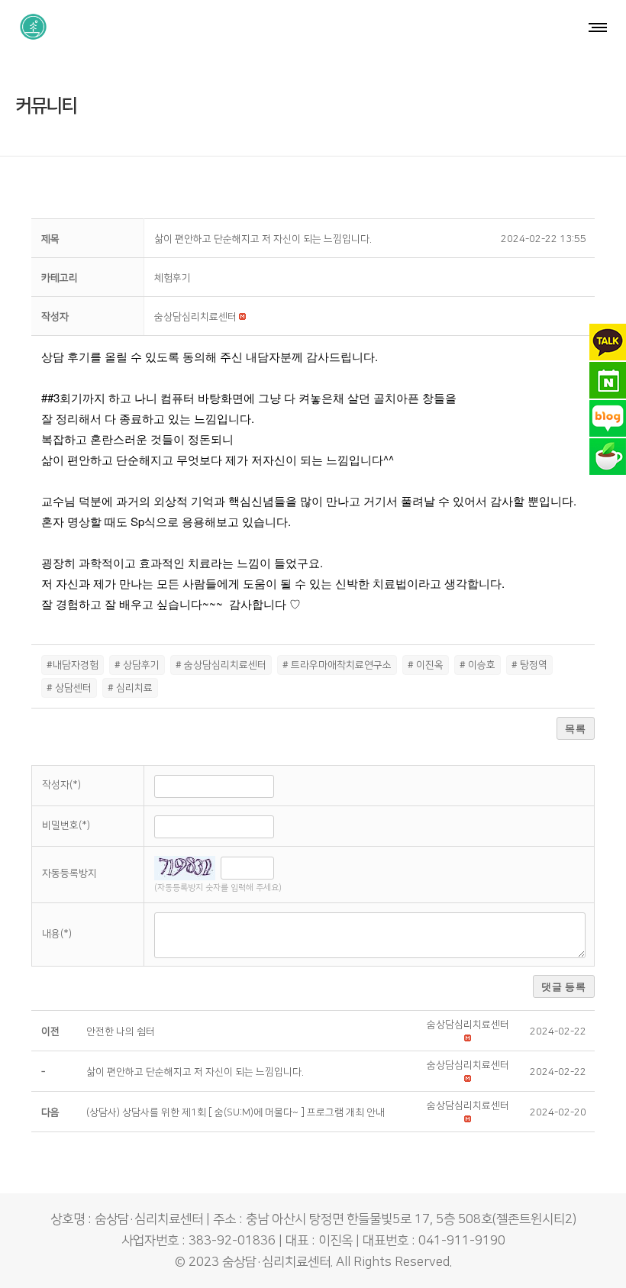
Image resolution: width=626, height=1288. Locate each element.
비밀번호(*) (66, 825)
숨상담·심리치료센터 (276, 1262)
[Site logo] (33, 26)
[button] (195, 317)
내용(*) (57, 933)
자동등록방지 (69, 873)
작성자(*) (61, 785)
